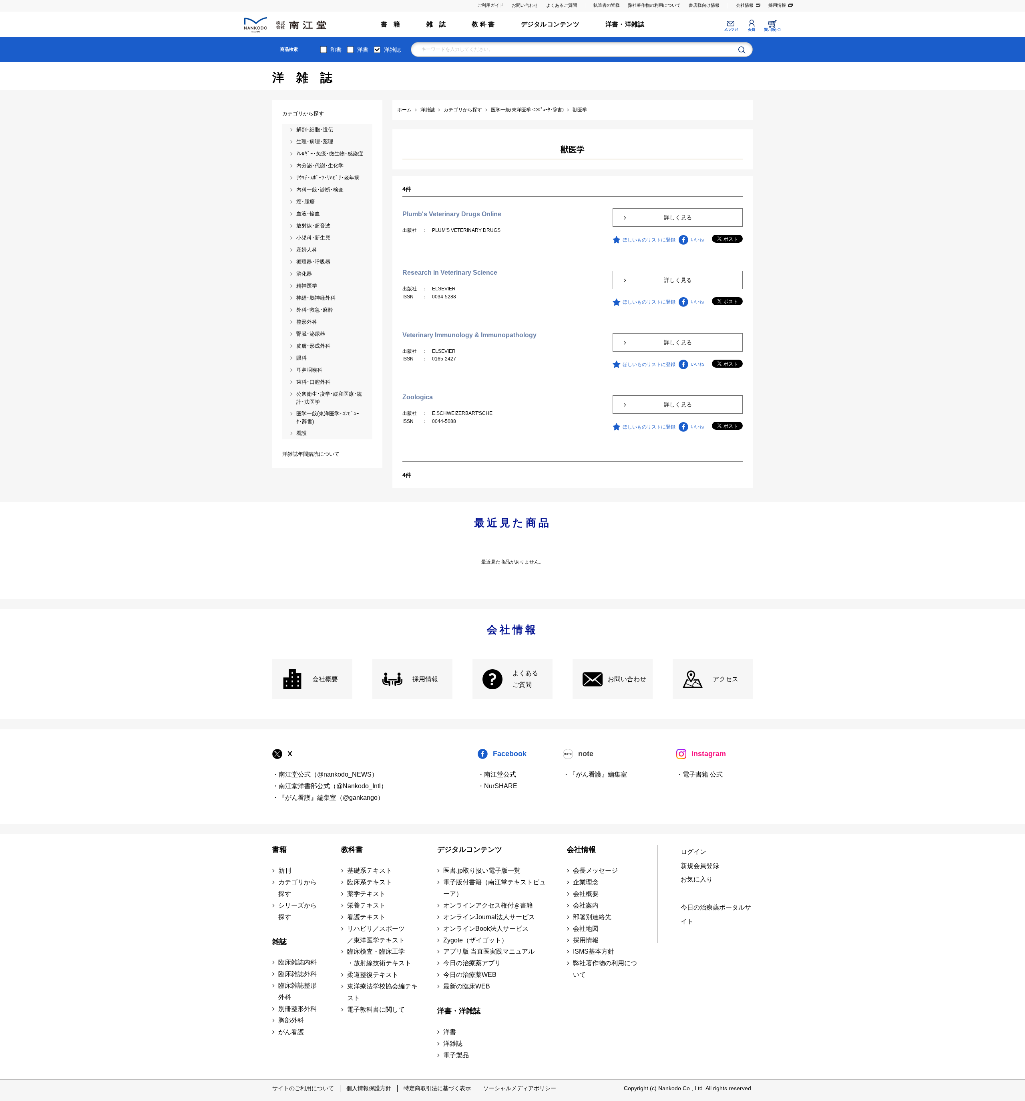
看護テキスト (366, 917)
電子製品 (456, 1055)
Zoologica (417, 397)
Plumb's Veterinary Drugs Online (451, 214)
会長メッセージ (595, 870)
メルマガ (731, 30)
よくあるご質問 (561, 5)
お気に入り (697, 879)
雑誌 (279, 942)
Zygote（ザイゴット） (475, 940)
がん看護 (291, 1032)
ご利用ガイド (490, 5)
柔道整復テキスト (372, 974)
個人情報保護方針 (368, 1088)
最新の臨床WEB (466, 986)
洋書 (362, 49)
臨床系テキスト (369, 882)
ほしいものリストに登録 (649, 240)
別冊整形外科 (297, 1008)
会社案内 (586, 905)
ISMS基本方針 (593, 951)
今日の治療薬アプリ (472, 963)
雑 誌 (436, 24)
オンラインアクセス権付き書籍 (488, 905)
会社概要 (325, 679)
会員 (751, 30)
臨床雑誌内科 (297, 962)
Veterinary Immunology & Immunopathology (469, 335)
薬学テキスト (366, 893)
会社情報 (745, 5)
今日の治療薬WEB (469, 974)
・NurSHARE (497, 786)
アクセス (725, 679)
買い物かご (772, 30)
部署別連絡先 (592, 917)
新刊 (284, 870)
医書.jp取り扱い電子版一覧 (482, 870)
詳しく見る (678, 217)
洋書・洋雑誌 (624, 24)
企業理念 (586, 882)
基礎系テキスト (369, 870)
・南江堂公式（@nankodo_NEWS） (325, 774)
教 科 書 (483, 24)
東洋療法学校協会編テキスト (382, 992)
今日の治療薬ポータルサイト (716, 914)
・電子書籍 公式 (699, 774)
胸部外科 (291, 1020)
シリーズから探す (297, 911)
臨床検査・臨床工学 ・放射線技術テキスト (379, 957)
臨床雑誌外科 (297, 973)
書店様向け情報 (704, 5)
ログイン (693, 851)
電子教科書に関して (376, 1009)
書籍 (279, 849)
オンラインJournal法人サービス (489, 917)
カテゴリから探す (297, 888)
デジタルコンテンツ (550, 24)
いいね (697, 239)
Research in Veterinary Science (449, 272)
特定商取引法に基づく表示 (437, 1088)
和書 (336, 49)
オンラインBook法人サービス (486, 928)
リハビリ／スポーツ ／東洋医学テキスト (376, 934)
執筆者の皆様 (606, 5)
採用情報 (777, 5)
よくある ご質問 (525, 679)
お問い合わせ (525, 5)
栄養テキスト (366, 905)
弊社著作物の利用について (654, 5)
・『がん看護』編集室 (595, 774)
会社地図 (586, 928)
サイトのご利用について (303, 1088)
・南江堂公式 (497, 774)
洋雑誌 (392, 49)
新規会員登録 (700, 865)
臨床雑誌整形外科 (297, 991)
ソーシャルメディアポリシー (519, 1088)
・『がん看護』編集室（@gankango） (328, 797)
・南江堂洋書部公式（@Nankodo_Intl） (329, 786)
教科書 (352, 849)
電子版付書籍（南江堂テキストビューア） (494, 888)
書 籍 (390, 24)
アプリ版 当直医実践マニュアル (489, 951)
